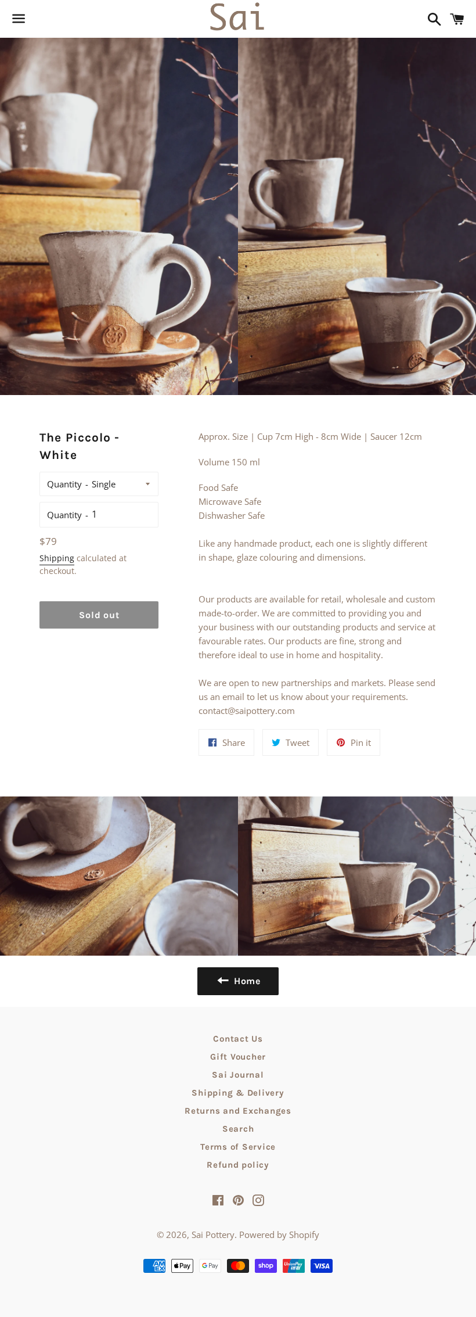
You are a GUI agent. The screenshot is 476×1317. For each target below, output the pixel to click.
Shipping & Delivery (238, 1093)
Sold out (99, 614)
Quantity (64, 484)
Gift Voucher (238, 1057)
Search (238, 1129)
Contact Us (238, 1038)
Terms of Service (238, 1147)
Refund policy (238, 1165)
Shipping (56, 558)
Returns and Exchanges (238, 1111)
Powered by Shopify (279, 1234)
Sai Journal (238, 1075)
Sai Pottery (213, 1234)
